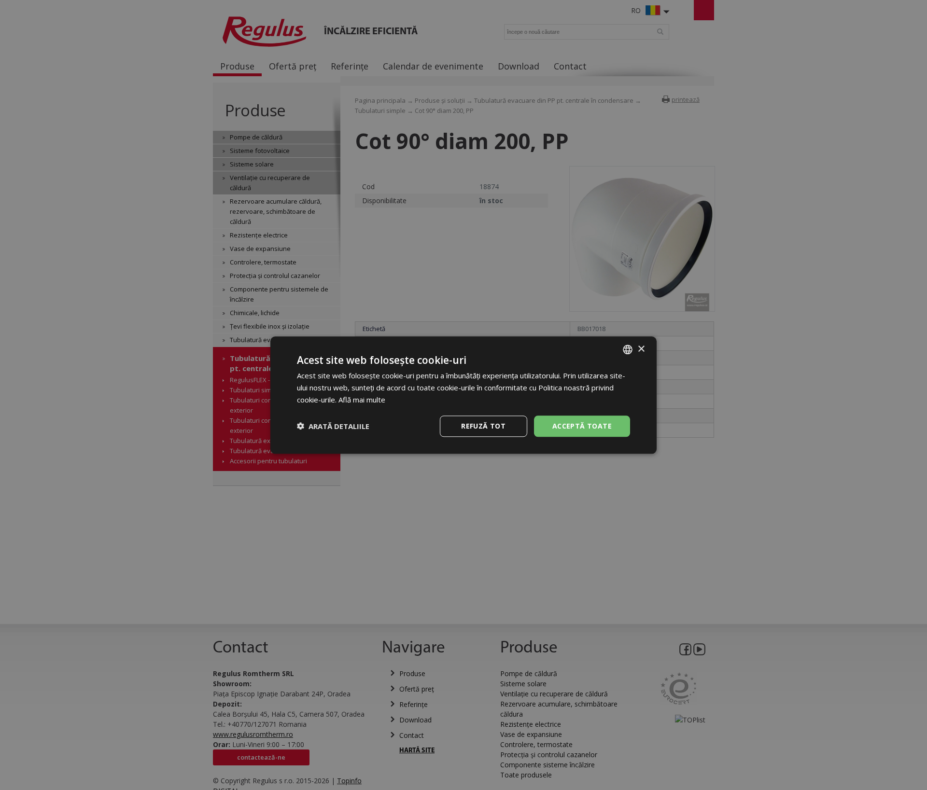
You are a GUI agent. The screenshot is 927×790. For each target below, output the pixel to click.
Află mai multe (361, 399)
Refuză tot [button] (483, 425)
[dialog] (463, 395)
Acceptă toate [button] (582, 425)
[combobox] (627, 349)
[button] (333, 426)
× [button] (641, 348)
